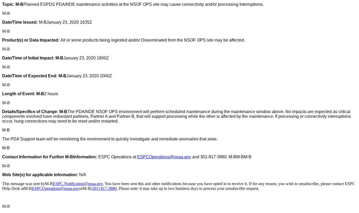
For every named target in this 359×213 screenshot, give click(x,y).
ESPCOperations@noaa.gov (164, 157)
